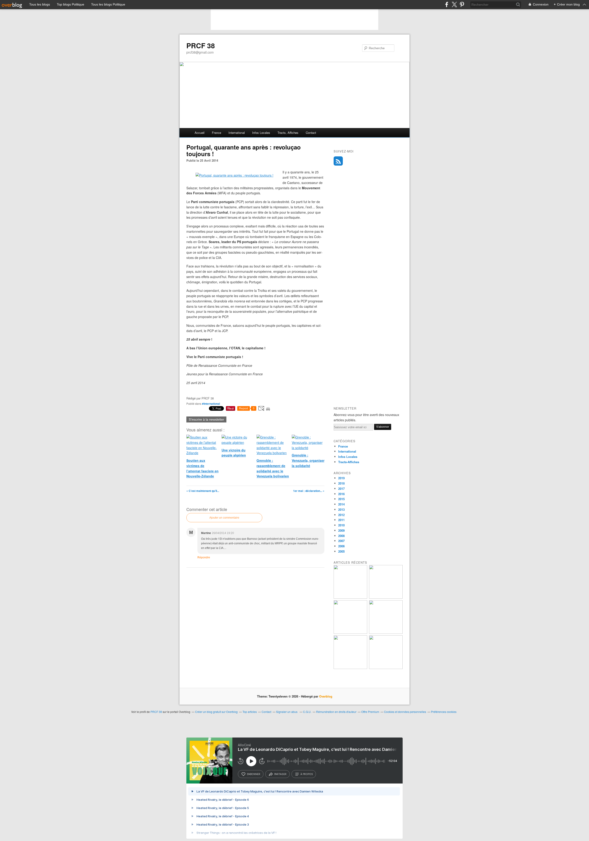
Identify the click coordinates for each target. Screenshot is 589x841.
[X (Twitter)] (454, 4)
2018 (341, 483)
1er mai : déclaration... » (308, 491)
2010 (341, 525)
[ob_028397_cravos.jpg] (234, 175)
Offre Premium (370, 712)
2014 (341, 504)
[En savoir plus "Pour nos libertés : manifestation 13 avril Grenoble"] (350, 632)
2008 (341, 536)
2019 (341, 478)
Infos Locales (347, 456)
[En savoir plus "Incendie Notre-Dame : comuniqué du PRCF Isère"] (386, 597)
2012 (341, 515)
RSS (338, 161)
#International (211, 404)
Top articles (250, 712)
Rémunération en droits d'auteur (336, 712)
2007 (341, 541)
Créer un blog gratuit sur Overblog (216, 712)
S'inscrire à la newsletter (206, 419)
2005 (341, 551)
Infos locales (261, 132)
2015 (341, 499)
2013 (341, 509)
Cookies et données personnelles (405, 712)
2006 (341, 546)
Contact (311, 132)
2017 (341, 488)
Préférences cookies (443, 712)
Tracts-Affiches (348, 462)
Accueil (200, 132)
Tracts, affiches (287, 132)
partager (280, 774)
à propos (306, 774)
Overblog (325, 696)
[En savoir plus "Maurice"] (386, 632)
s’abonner (253, 774)
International (236, 132)
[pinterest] (462, 4)
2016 (341, 494)
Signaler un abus (287, 712)
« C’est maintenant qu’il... (202, 491)
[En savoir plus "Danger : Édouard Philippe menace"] (386, 668)
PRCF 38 (200, 45)
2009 (341, 530)
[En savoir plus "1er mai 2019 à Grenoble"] (350, 597)
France (216, 132)
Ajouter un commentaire (224, 517)
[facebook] (447, 4)
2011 (341, 520)
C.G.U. (307, 712)
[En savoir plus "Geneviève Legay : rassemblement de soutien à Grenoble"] (350, 668)
